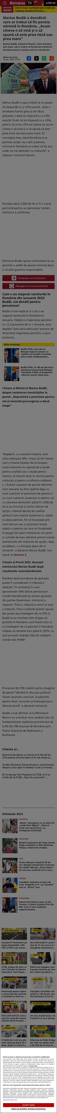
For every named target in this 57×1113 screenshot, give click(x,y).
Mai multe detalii (32, 1065)
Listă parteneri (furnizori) (10, 1100)
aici (4, 1077)
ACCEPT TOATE (28, 1105)
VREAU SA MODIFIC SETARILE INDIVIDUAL (28, 1109)
